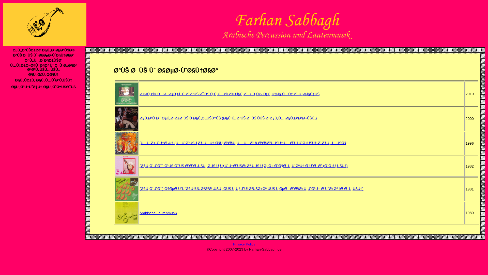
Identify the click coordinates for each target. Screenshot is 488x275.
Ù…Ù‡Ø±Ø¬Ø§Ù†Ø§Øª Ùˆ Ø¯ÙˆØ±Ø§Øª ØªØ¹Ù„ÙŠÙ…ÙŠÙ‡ (43, 67)
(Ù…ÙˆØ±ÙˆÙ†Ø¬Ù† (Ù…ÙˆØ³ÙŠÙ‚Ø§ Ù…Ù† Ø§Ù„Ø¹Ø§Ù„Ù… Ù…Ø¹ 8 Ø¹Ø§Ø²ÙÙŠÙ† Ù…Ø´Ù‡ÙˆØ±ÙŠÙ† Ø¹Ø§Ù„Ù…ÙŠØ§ (243, 143)
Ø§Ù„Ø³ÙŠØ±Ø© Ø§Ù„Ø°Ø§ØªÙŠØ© (43, 50)
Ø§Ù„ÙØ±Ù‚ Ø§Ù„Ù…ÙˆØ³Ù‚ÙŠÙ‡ (43, 80)
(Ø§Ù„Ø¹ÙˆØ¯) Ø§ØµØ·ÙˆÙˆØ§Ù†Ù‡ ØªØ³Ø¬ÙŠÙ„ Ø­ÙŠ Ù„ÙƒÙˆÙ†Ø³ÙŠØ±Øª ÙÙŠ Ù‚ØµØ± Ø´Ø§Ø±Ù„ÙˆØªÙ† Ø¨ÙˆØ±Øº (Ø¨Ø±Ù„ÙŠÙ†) (251, 189)
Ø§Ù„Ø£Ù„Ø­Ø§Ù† (43, 75)
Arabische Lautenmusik (158, 213)
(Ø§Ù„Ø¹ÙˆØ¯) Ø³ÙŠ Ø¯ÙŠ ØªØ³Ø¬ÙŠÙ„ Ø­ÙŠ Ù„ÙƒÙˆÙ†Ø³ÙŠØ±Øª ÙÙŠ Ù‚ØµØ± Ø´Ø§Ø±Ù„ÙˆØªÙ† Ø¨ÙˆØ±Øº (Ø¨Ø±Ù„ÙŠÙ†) (244, 166)
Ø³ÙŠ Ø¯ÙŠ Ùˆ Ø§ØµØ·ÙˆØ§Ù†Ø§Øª (43, 55)
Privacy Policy (244, 244)
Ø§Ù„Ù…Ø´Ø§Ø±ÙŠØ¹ (44, 60)
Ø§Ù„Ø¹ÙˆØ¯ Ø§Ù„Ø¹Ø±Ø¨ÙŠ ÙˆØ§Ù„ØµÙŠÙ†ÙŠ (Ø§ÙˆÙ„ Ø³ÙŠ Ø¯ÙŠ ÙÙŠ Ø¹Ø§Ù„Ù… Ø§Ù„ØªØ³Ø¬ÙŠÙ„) (228, 118)
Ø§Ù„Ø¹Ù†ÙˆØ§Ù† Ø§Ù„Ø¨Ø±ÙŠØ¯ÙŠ (43, 87)
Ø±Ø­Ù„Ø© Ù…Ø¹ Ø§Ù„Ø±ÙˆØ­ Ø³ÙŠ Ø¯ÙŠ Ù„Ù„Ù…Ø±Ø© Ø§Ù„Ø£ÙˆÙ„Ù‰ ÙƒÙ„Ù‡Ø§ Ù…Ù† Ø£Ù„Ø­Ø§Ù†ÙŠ (229, 94)
